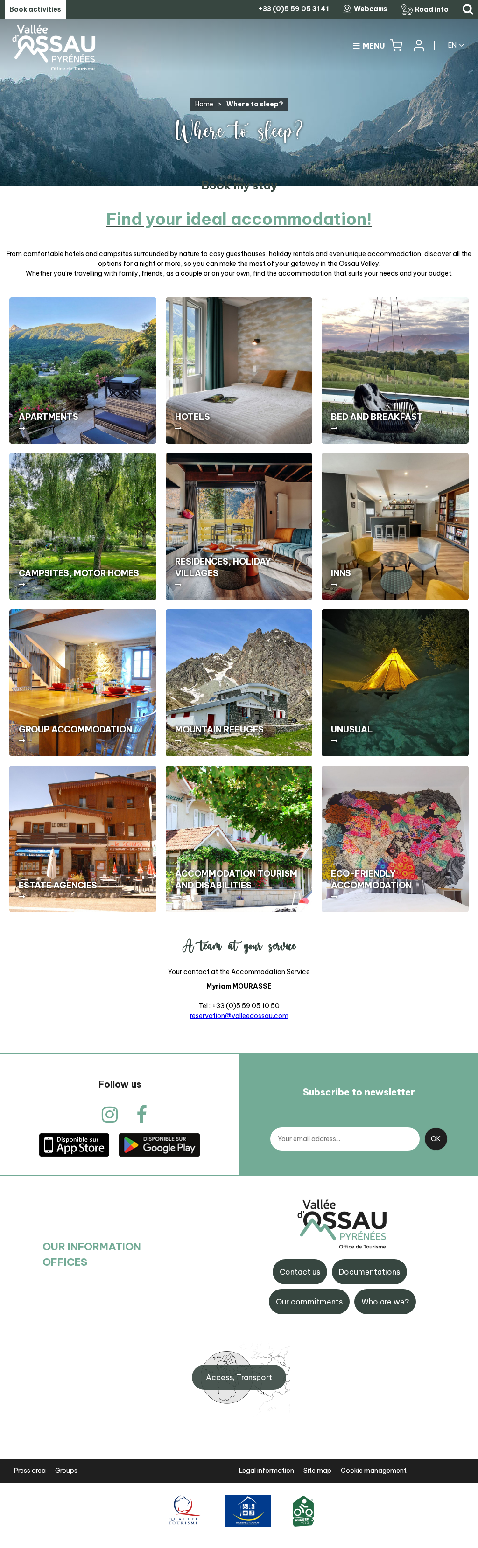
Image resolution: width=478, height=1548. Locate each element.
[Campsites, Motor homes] (82, 526)
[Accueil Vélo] (303, 1510)
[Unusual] (395, 682)
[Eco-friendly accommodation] (395, 839)
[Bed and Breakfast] (395, 370)
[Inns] (395, 526)
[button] (396, 45)
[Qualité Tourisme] (183, 1510)
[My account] (418, 45)
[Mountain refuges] (239, 682)
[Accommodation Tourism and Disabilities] (239, 839)
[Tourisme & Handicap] (248, 1510)
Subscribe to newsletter (359, 1092)
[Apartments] (82, 370)
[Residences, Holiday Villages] (239, 526)
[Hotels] (239, 370)
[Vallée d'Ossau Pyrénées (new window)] (74, 1145)
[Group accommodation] (82, 682)
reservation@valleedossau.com (239, 1015)
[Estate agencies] (82, 839)
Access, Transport (239, 1377)
